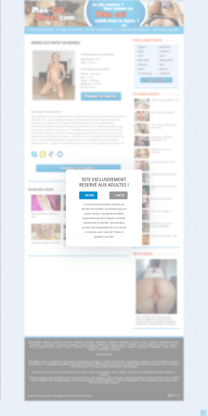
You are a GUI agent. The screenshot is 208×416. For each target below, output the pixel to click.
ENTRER (89, 195)
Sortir (119, 195)
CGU (111, 236)
